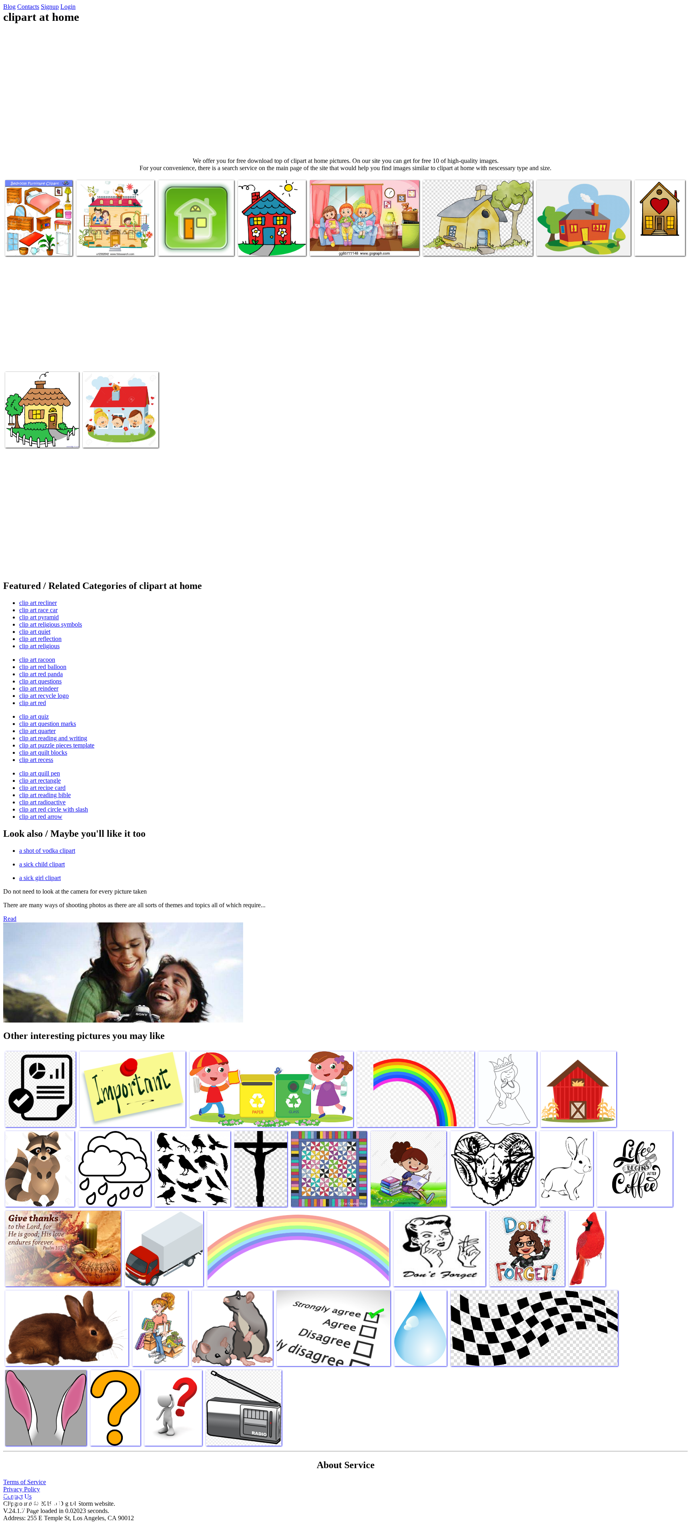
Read (9, 918)
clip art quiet (34, 631)
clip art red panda (41, 674)
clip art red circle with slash (53, 809)
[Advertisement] (345, 90)
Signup (50, 6)
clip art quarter (37, 730)
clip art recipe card (42, 787)
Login (68, 6)
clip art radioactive (42, 802)
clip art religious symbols (50, 624)
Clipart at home (24, 245)
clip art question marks (47, 723)
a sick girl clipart (40, 877)
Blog (9, 6)
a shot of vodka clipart (47, 850)
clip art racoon (37, 659)
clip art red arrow (40, 816)
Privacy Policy (21, 1489)
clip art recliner (38, 602)
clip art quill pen (39, 773)
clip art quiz (34, 716)
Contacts (28, 6)
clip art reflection (40, 638)
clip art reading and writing (53, 738)
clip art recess (36, 759)
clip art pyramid (39, 617)
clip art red (32, 702)
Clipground (40, 1501)
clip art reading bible (45, 795)
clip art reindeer (38, 688)
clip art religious (39, 646)
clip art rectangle (40, 780)
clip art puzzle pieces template (56, 745)
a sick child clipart (42, 864)
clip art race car (38, 610)
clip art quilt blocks (43, 752)
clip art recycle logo (44, 695)
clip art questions (40, 681)
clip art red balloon (42, 666)
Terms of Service (24, 1482)
